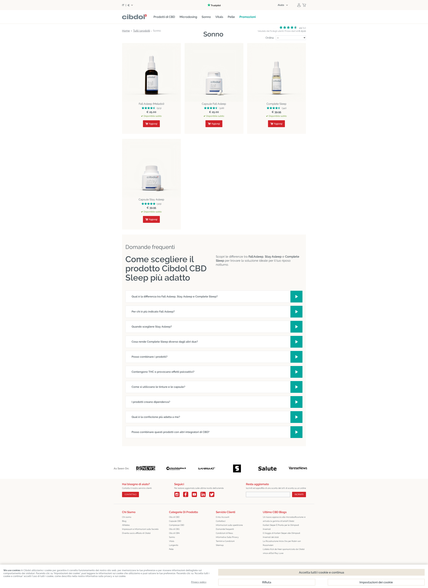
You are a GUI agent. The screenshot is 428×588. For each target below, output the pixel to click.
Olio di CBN (174, 533)
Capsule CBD (175, 521)
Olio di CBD (174, 517)
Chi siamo (126, 517)
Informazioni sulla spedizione (229, 525)
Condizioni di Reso (224, 533)
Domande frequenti (225, 529)
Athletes (126, 525)
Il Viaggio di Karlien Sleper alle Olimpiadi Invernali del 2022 (281, 535)
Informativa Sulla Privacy (227, 537)
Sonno (172, 537)
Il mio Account (222, 517)
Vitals (171, 541)
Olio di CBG (174, 529)
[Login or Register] (299, 5)
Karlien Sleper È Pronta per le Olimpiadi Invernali (281, 527)
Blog (124, 521)
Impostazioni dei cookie (376, 582)
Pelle (171, 549)
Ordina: (269, 37)
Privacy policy (198, 582)
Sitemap (220, 545)
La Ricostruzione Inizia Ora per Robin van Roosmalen (282, 543)
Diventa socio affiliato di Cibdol (136, 533)
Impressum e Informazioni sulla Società (140, 529)
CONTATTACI (130, 494)
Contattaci (221, 521)
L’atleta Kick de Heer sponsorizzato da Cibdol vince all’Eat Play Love (283, 551)
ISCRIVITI (299, 494)
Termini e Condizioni (225, 541)
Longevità (173, 545)
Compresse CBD (176, 525)
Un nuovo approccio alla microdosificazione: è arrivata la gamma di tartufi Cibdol (284, 519)
